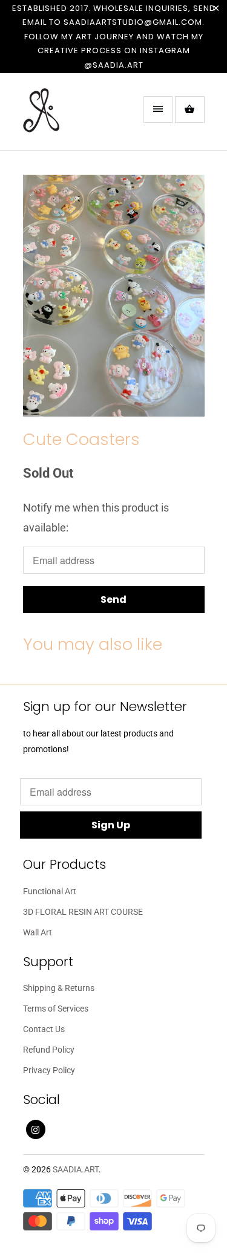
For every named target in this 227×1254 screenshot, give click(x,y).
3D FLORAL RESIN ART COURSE (83, 912)
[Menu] (158, 109)
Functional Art (49, 891)
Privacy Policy (49, 1070)
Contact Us (44, 1029)
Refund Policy (48, 1049)
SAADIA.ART (76, 1169)
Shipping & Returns (58, 988)
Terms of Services (55, 1008)
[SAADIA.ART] (71, 116)
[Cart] (189, 109)
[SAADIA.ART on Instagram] (35, 1129)
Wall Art (37, 932)
